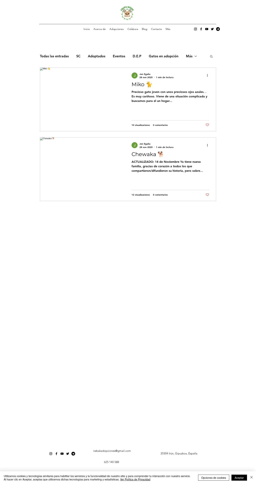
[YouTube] (207, 29)
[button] (117, 29)
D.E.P (137, 56)
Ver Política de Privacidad (135, 479)
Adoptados (96, 56)
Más (189, 56)
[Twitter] (212, 29)
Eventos (119, 56)
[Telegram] (218, 29)
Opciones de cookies (213, 478)
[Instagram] (195, 29)
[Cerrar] (251, 477)
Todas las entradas (54, 56)
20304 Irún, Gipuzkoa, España (179, 453)
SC (78, 56)
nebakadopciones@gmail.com (112, 451)
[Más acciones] (208, 75)
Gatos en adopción (163, 56)
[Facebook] (201, 29)
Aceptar (239, 478)
